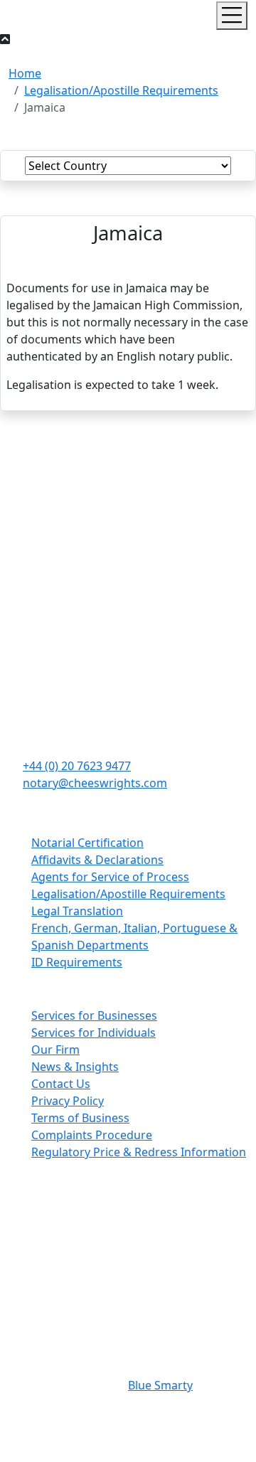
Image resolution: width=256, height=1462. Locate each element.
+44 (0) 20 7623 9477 (77, 766)
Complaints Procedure (91, 1135)
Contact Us (60, 1084)
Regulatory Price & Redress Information (138, 1152)
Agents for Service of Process (110, 877)
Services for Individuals (93, 1032)
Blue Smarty (160, 1385)
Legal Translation (77, 911)
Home (25, 73)
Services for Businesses (94, 1015)
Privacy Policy (67, 1101)
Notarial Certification (87, 842)
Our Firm (55, 1049)
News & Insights (75, 1066)
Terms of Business (80, 1118)
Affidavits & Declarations (97, 860)
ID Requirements (76, 962)
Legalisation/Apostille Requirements (121, 90)
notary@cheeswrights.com (95, 783)
